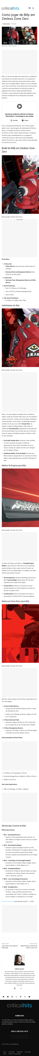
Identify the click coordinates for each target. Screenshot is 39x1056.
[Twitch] (20, 996)
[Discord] (3, 996)
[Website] (24, 988)
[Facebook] (8, 996)
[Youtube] (29, 996)
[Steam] (18, 988)
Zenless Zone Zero (8, 901)
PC (28, 901)
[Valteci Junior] (19, 960)
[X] (21, 988)
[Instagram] (14, 988)
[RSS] (16, 996)
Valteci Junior (6, 24)
